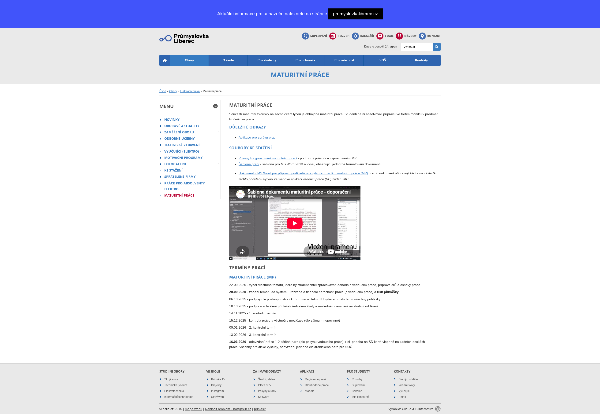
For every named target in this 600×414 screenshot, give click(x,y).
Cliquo (406, 409)
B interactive (424, 409)
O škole (228, 60)
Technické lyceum (175, 385)
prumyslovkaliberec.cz (355, 13)
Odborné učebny (179, 138)
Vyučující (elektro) (181, 151)
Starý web (217, 397)
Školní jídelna (266, 379)
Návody (410, 36)
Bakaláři (367, 36)
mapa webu (193, 409)
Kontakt (434, 36)
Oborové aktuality (181, 126)
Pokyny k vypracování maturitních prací (268, 158)
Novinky (172, 119)
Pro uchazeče (305, 60)
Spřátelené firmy (180, 176)
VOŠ (382, 60)
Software (263, 397)
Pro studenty (267, 60)
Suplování (318, 36)
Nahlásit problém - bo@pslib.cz (228, 409)
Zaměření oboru (179, 132)
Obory (189, 60)
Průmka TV (218, 379)
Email (389, 36)
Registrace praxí (315, 379)
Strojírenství (171, 379)
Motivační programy (183, 157)
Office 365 (264, 385)
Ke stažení (173, 170)
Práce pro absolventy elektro (184, 186)
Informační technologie (178, 397)
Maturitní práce (179, 195)
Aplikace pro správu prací (257, 137)
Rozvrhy (357, 379)
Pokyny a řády (267, 391)
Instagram (217, 391)
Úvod (162, 91)
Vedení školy (407, 385)
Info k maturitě (361, 397)
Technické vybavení (182, 145)
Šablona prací (249, 164)
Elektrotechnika (190, 91)
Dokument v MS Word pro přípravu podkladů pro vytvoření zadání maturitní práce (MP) (303, 173)
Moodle (310, 391)
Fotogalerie (175, 164)
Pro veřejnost (344, 60)
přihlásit (260, 409)
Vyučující (404, 391)
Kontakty (421, 60)
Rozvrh (343, 36)
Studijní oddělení (409, 379)
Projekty (216, 385)
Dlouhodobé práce (317, 385)
